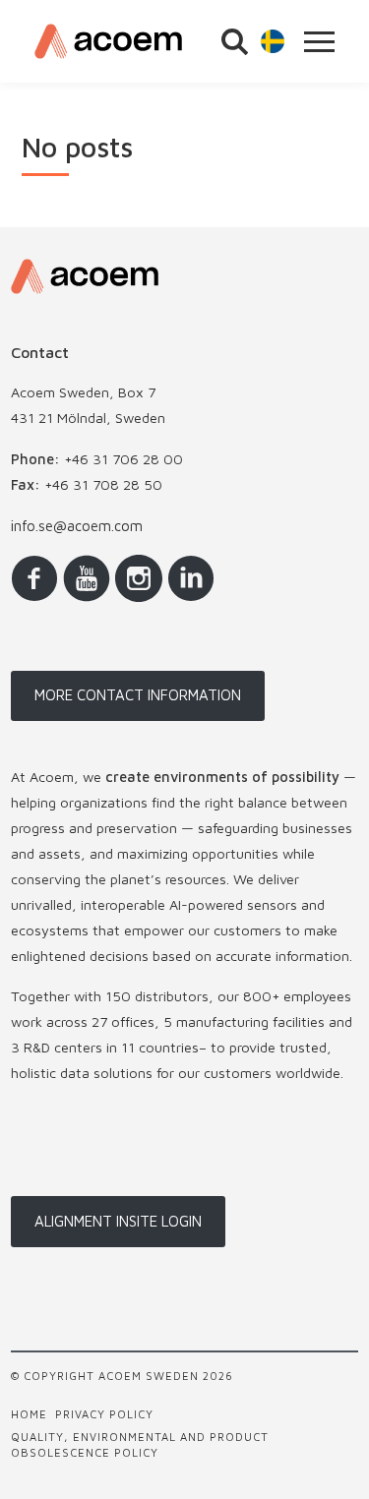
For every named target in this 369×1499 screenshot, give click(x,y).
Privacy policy (104, 1414)
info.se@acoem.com (77, 525)
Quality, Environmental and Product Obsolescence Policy (140, 1444)
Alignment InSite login (118, 1221)
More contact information (137, 695)
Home (29, 1414)
